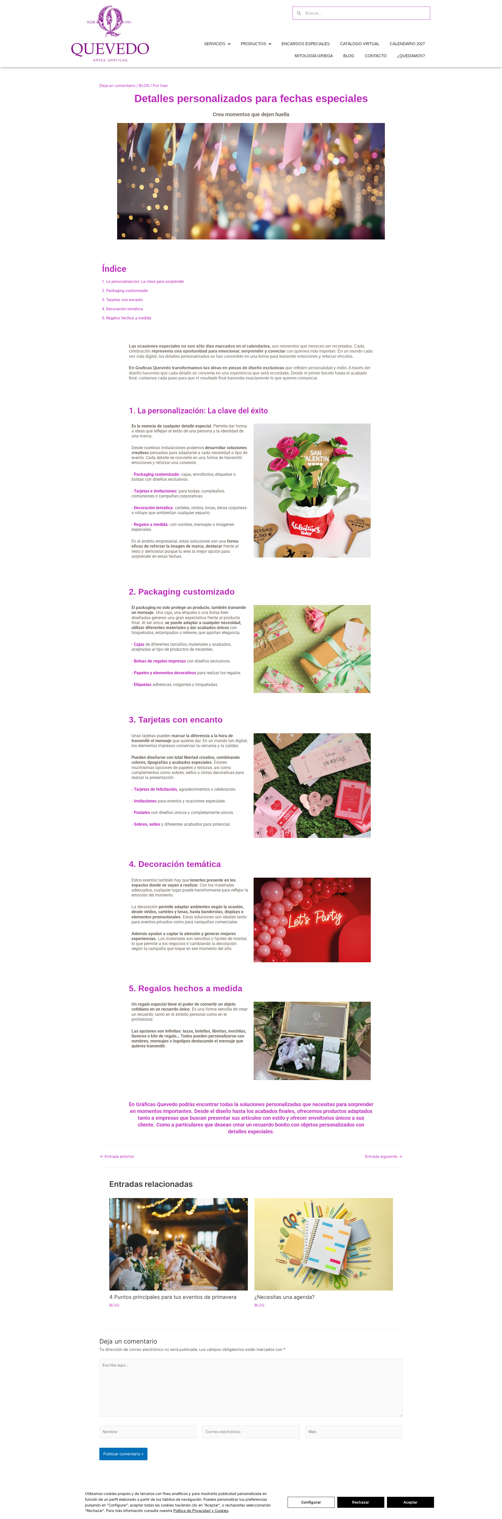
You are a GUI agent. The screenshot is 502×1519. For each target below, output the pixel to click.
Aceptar (410, 1502)
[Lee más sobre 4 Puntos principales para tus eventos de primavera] (178, 1243)
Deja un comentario (117, 85)
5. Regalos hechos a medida (185, 988)
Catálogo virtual (359, 44)
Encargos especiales (306, 44)
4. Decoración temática (175, 864)
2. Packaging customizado (182, 591)
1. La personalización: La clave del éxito (198, 410)
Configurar (311, 1502)
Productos (253, 44)
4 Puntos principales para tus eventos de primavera (172, 1297)
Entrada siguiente (383, 1156)
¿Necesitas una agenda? (284, 1297)
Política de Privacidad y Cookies (200, 1510)
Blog (348, 56)
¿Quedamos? (411, 56)
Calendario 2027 (407, 44)
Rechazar (360, 1502)
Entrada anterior (117, 1156)
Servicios (214, 44)
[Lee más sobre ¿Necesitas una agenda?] (323, 1243)
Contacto (376, 56)
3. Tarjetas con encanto (176, 719)
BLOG (144, 85)
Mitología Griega (314, 56)
